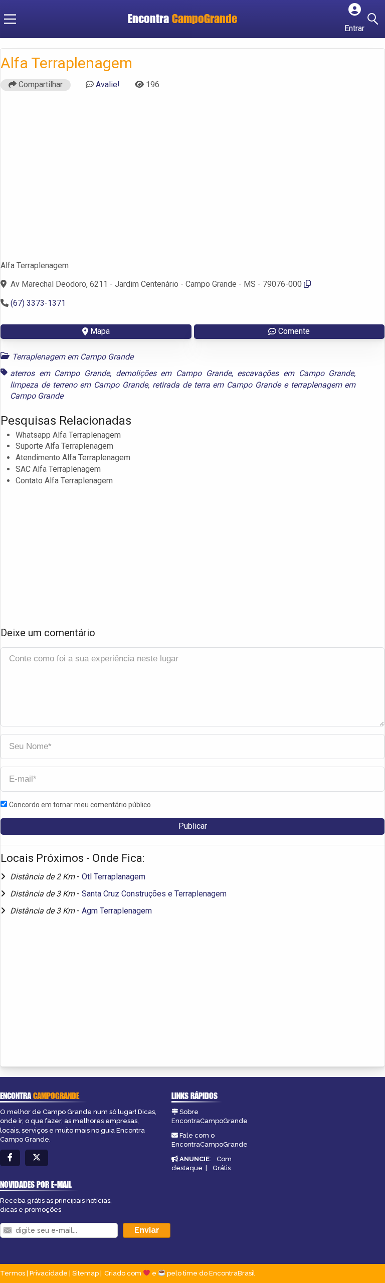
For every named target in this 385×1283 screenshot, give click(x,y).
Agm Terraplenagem (117, 910)
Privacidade (49, 1273)
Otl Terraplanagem (113, 876)
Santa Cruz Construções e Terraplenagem (154, 893)
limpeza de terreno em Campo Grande (79, 385)
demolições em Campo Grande (174, 373)
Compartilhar (40, 84)
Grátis (222, 1168)
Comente (294, 331)
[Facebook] (10, 1158)
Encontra (182, 19)
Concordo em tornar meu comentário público (80, 805)
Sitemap (85, 1273)
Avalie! (108, 84)
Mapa (100, 331)
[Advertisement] (192, 180)
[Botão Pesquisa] (374, 19)
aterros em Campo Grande (60, 373)
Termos (12, 1273)
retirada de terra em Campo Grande (216, 385)
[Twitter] (36, 1158)
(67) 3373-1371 (38, 303)
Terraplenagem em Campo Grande (72, 356)
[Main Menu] (10, 19)
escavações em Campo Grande (295, 373)
